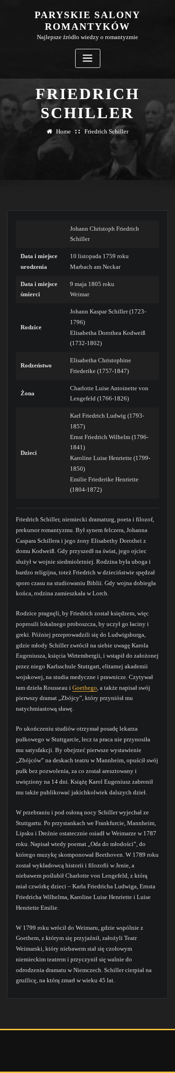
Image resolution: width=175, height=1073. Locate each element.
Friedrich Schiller (106, 131)
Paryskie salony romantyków (87, 20)
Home (63, 131)
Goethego (84, 687)
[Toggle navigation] (87, 58)
